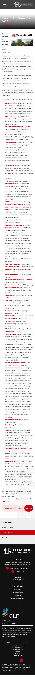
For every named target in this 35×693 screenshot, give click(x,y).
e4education (22, 645)
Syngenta (8, 300)
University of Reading (12, 184)
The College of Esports (13, 329)
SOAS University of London (14, 202)
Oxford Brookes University (14, 204)
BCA (6, 116)
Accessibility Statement (17, 649)
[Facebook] (15, 660)
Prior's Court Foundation (13, 287)
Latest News (26, 26)
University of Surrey (11, 274)
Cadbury (8, 430)
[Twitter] (12, 660)
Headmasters (9, 311)
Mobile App (6, 537)
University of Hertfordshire (14, 419)
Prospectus (17, 595)
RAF (6, 313)
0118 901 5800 (19, 571)
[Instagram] (18, 660)
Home (4, 24)
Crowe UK (8, 295)
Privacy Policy (17, 653)
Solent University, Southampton (16, 362)
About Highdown (17, 24)
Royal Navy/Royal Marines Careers (16, 220)
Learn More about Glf (8, 636)
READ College (9, 137)
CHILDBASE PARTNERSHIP (13, 225)
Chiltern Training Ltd (12, 266)
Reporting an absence (17, 599)
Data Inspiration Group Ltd (14, 259)
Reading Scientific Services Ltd (15, 103)
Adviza (7, 407)
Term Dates (17, 602)
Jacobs (7, 178)
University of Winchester (13, 334)
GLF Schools (17, 589)
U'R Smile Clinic (10, 316)
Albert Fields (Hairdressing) (14, 482)
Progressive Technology (13, 285)
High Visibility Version (17, 647)
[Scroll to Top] (21, 660)
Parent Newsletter (17, 592)
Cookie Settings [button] (17, 655)
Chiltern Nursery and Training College (17, 126)
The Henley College (11, 142)
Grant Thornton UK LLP (12, 264)
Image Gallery (7, 527)
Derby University (10, 324)
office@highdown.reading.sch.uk (19, 568)
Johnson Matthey (11, 165)
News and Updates (9, 26)
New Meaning (9, 425)
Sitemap (17, 651)
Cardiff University (11, 318)
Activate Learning (11, 150)
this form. (6, 501)
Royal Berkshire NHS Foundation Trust (17, 269)
